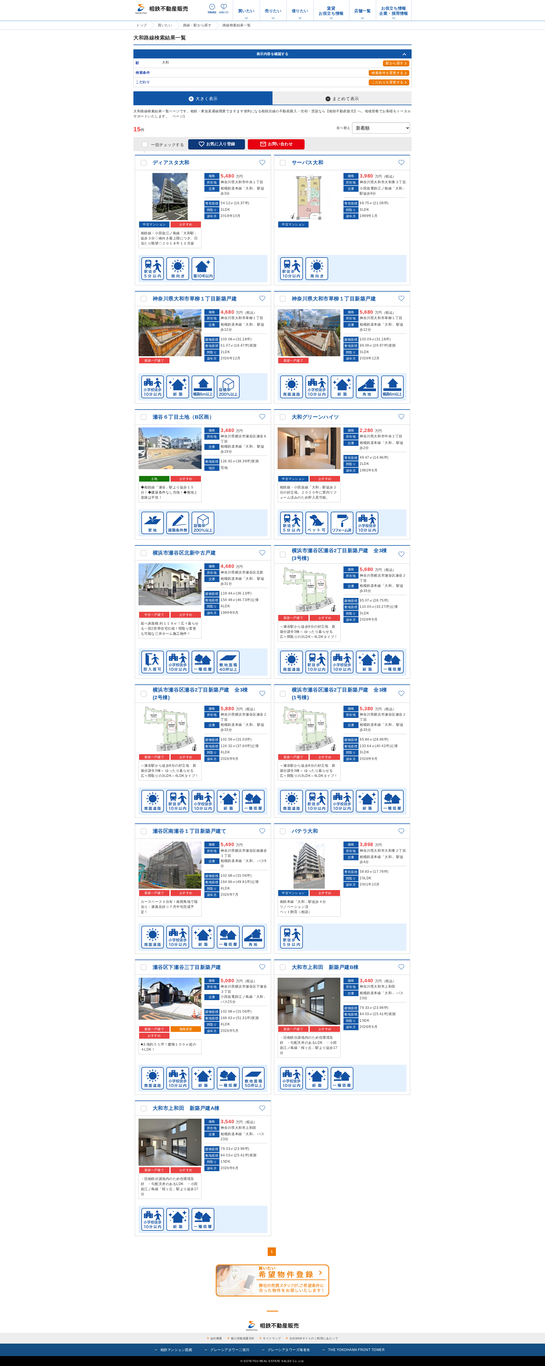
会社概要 (216, 1338)
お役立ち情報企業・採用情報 (393, 11)
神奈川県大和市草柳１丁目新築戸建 (195, 299)
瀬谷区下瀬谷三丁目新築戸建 (187, 967)
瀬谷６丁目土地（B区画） (183, 417)
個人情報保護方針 (243, 1338)
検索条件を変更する (388, 73)
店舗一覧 (362, 11)
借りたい (300, 11)
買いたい (246, 11)
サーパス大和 (307, 162)
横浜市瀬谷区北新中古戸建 (184, 553)
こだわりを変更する (388, 82)
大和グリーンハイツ (315, 417)
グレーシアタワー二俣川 (230, 1350)
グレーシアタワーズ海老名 (289, 1350)
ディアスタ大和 (171, 162)
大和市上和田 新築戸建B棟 (325, 967)
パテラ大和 (305, 831)
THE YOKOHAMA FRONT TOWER (356, 1350)
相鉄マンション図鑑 (176, 1350)
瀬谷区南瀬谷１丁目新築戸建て (189, 831)
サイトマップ (272, 1338)
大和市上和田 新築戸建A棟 (186, 1108)
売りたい (273, 11)
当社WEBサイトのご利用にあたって (313, 1338)
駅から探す (395, 63)
